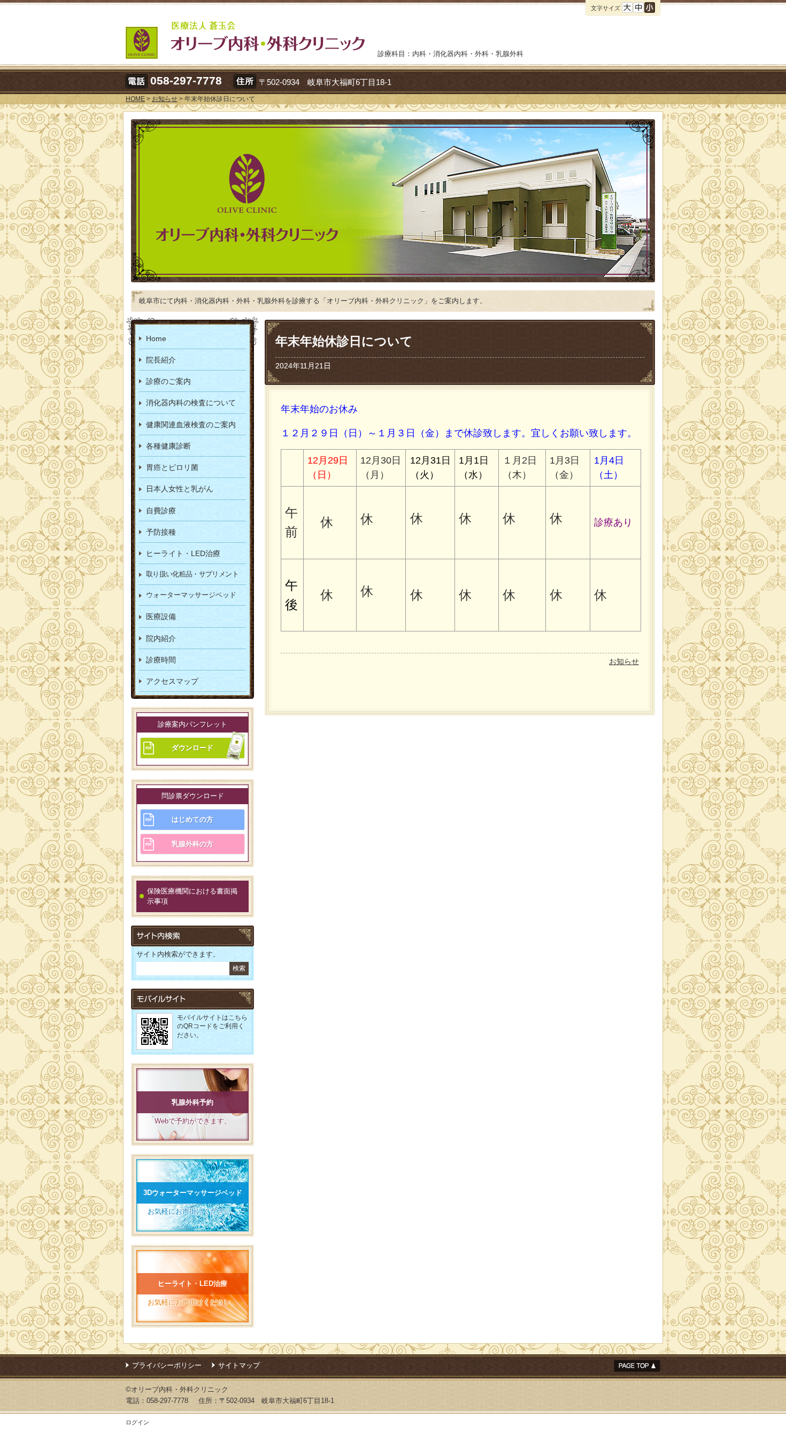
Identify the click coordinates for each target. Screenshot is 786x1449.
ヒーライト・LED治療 (183, 553)
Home (156, 338)
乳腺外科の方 (192, 844)
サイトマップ (239, 1365)
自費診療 (161, 510)
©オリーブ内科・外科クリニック (177, 1389)
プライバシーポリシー (167, 1365)
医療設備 (161, 616)
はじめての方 (192, 819)
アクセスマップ (172, 681)
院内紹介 (161, 638)
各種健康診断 (168, 446)
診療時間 (161, 660)
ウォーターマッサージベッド (191, 595)
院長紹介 (161, 360)
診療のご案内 (168, 381)
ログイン (137, 1422)
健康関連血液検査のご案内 (191, 424)
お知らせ (624, 661)
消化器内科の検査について (191, 402)
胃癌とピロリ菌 (172, 467)
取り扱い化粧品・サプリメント (192, 574)
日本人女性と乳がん (179, 488)
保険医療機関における (192, 896)
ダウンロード (192, 748)
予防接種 (161, 532)
